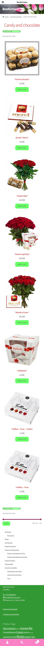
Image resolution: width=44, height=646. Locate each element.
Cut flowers (8, 543)
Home (7, 17)
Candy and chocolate (14, 575)
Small (27, 636)
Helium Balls (9, 564)
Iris (30, 632)
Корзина (33, 640)
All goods (8, 532)
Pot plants (10, 536)
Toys (8, 578)
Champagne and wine (14, 571)
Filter (6, 523)
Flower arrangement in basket (17, 557)
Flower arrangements (12, 550)
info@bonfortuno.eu (12, 597)
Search (22, 642)
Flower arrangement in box (16, 553)
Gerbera (26, 632)
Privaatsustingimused (11, 614)
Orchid (13, 637)
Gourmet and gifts (16, 17)
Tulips (32, 637)
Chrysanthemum (9, 632)
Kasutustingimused (10, 609)
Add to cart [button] (22, 89)
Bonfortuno (10, 9)
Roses (7, 539)
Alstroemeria (9, 628)
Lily (32, 632)
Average (24, 628)
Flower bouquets (10, 546)
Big (30, 628)
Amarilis (18, 628)
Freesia (19, 632)
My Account (7, 642)
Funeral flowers (10, 561)
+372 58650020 (10, 595)
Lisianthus (7, 637)
